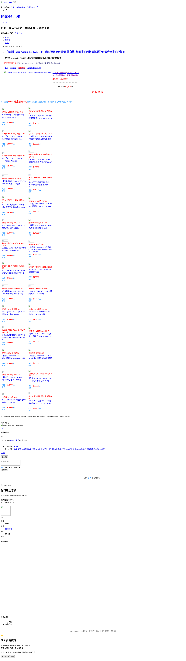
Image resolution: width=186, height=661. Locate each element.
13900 (10, 233)
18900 (36, 277)
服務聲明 (113, 631)
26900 (10, 166)
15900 (10, 407)
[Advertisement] (9, 577)
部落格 (7, 40)
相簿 (7, 37)
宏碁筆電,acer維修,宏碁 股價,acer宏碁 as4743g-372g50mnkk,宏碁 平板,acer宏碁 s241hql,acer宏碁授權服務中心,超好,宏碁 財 (59, 449)
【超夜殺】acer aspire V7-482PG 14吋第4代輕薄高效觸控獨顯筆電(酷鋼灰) (40, 249)
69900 (10, 299)
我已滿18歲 (5, 657)
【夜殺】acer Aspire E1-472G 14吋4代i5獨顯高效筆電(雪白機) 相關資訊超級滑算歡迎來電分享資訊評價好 (65, 51)
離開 (12, 657)
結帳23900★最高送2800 (38, 201)
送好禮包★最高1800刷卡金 (12, 178)
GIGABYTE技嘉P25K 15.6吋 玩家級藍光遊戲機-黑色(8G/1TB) (40, 184)
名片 (7, 43)
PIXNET (76, 631)
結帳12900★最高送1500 (11, 223)
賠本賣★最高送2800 (36, 244)
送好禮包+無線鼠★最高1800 (13, 288)
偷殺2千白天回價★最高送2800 (40, 134)
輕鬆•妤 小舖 (10, 17)
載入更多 (4, 457)
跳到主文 (4, 23)
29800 (10, 189)
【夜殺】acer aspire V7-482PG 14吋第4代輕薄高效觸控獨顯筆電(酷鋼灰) (40, 138)
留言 (17, 440)
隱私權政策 (105, 631)
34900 (36, 123)
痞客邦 (13, 440)
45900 (10, 255)
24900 (36, 211)
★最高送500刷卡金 (9, 397)
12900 (10, 385)
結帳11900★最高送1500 (11, 375)
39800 (36, 299)
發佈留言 (4, 470)
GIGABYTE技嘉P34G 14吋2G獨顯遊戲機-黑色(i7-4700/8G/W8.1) (40, 162)
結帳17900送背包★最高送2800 (40, 267)
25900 (10, 122)
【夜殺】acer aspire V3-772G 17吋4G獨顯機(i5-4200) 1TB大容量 (40, 206)
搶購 (3, 124)
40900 (36, 167)
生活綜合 (18, 33)
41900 (36, 190)
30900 (10, 144)
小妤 (2, 428)
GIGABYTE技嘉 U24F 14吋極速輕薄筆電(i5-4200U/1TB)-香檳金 (13, 273)
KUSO (16, 446)
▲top (3, 453)
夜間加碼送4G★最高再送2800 (13, 134)
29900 (36, 144)
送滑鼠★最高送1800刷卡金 (12, 112)
